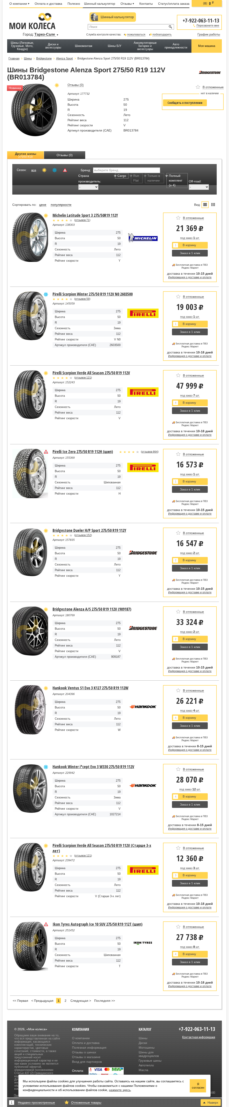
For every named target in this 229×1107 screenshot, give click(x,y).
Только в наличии (153, 178)
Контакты (146, 3)
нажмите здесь (120, 1090)
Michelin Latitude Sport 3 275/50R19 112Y (85, 215)
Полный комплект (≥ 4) (175, 180)
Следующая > (80, 1000)
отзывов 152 (83, 535)
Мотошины (147, 1047)
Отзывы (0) (65, 155)
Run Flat (136, 178)
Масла (143, 1070)
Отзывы (126, 3)
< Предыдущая (42, 1000)
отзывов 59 (82, 298)
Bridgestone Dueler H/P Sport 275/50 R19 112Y (89, 530)
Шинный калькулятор (99, 3)
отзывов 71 (82, 220)
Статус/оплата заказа (173, 3)
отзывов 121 (83, 377)
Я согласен (198, 1086)
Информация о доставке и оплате (190, 277)
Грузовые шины (150, 1060)
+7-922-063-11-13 (201, 20)
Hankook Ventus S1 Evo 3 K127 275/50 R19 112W (90, 688)
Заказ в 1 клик (190, 253)
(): (208, 3)
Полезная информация (89, 1047)
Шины (143, 1038)
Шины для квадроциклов (149, 1054)
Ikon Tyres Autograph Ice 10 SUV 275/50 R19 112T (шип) (97, 924)
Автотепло (146, 1065)
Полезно (74, 3)
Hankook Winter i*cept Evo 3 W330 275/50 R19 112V (93, 766)
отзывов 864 (150, 451)
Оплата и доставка (48, 3)
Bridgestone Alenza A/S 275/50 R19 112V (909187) (92, 609)
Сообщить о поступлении (185, 103)
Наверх (213, 1102)
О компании (18, 3)
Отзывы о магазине (86, 1057)
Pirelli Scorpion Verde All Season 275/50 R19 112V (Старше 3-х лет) (102, 848)
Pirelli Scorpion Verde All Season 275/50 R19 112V (91, 372)
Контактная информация (198, 1037)
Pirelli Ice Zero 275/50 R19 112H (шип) (83, 451)
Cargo (121, 176)
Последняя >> (104, 1000)
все (33, 170)
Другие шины (25, 155)
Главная (13, 58)
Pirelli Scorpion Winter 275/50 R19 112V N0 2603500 (93, 294)
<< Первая (20, 1000)
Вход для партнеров (87, 1061)
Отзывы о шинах (84, 1052)
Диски (143, 1043)
